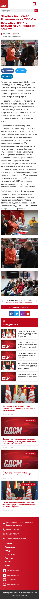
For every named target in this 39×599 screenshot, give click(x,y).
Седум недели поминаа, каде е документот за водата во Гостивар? (27, 355)
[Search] (36, 10)
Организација (10, 554)
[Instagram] (22, 313)
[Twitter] (16, 313)
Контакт (8, 562)
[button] (34, 3)
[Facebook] (11, 313)
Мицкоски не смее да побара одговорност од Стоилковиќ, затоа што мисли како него (27, 376)
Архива (7, 565)
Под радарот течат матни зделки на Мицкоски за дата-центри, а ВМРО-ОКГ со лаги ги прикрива (18, 408)
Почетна (8, 543)
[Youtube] (27, 313)
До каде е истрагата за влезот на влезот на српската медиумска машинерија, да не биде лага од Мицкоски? (19, 441)
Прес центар (10, 547)
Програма (9, 558)
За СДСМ (8, 551)
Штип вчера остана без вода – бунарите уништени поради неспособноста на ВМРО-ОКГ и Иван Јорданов (19, 505)
